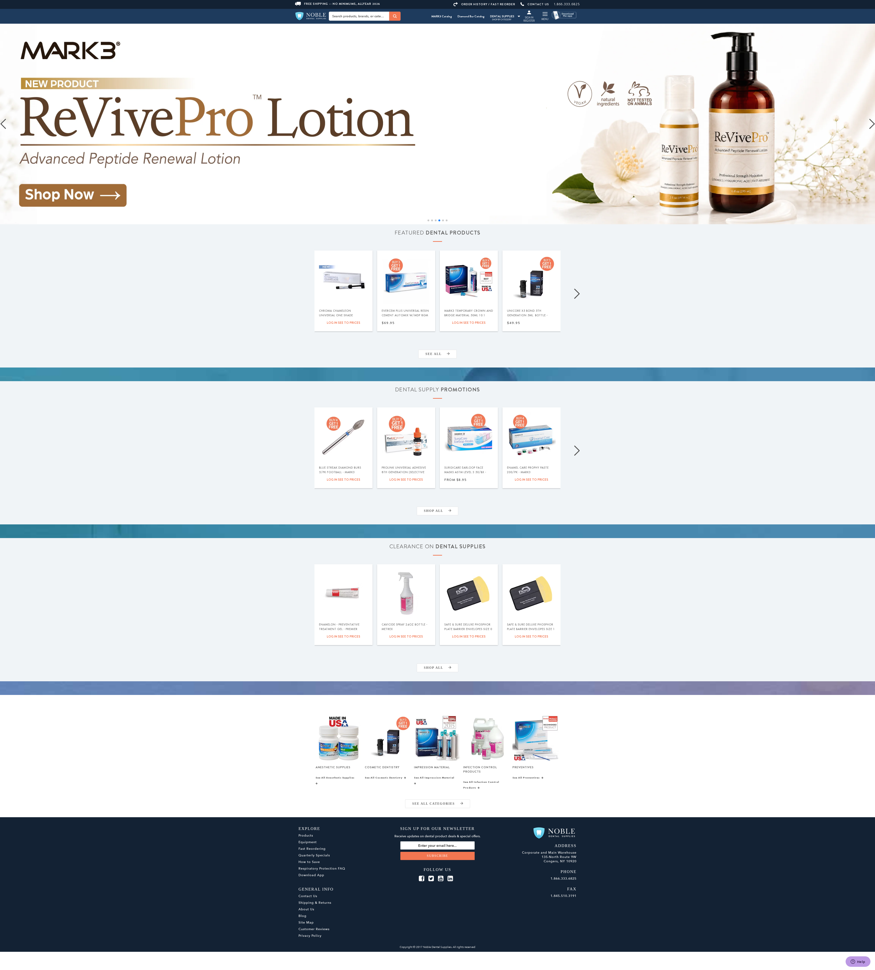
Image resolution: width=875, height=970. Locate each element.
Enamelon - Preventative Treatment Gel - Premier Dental (339, 629)
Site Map (306, 922)
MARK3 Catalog (441, 16)
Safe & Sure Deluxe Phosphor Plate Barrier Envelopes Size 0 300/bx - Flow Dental (468, 629)
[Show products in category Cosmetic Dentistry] (388, 738)
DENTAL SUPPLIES (502, 16)
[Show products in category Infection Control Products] (486, 738)
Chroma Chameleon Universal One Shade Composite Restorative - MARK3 (338, 317)
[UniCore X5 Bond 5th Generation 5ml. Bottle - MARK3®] (531, 279)
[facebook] (421, 878)
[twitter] (431, 878)
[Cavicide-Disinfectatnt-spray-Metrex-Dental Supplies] (406, 593)
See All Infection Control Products (481, 785)
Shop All (436, 510)
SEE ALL (436, 353)
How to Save (309, 862)
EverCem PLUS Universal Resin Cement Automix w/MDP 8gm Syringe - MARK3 (405, 315)
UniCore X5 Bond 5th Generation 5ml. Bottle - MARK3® (527, 315)
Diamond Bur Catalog (471, 16)
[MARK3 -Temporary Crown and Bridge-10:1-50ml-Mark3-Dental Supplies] (468, 279)
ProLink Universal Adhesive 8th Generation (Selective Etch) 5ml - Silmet (404, 472)
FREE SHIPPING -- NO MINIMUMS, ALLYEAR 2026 (342, 4)
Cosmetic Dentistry (382, 767)
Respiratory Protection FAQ (322, 868)
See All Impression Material (435, 777)
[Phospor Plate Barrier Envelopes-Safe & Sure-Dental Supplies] (468, 593)
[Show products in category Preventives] (535, 738)
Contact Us (308, 896)
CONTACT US (538, 4)
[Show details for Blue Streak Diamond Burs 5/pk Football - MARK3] (343, 436)
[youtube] (440, 878)
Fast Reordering (312, 848)
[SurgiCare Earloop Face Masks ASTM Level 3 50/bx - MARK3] (468, 436)
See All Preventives (526, 777)
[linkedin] (450, 878)
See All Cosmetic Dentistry (384, 777)
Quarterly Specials (314, 855)
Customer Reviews (314, 929)
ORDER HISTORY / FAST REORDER (488, 4)
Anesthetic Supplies (333, 767)
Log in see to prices (343, 322)
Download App (311, 875)
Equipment (308, 842)
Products (306, 835)
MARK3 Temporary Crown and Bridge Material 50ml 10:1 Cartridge (468, 315)
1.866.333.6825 (567, 4)
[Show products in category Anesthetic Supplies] (339, 738)
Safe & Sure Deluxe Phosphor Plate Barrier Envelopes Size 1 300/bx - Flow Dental (531, 629)
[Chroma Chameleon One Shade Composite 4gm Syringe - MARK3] (343, 279)
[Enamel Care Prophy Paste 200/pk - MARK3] (531, 436)
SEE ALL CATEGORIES (436, 803)
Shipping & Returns (315, 902)
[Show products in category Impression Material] (437, 738)
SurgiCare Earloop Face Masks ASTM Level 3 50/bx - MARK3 (465, 472)
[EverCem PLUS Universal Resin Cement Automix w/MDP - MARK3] (406, 279)
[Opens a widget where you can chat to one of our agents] (857, 962)
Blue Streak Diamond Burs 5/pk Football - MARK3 (340, 469)
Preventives (523, 767)
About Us (306, 909)
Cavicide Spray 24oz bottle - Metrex (404, 626)
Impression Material (432, 767)
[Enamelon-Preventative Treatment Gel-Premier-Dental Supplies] (343, 593)
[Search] (395, 16)
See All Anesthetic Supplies (336, 777)
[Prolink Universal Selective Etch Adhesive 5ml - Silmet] (406, 436)
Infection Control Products (480, 769)
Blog (302, 916)
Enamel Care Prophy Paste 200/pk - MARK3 (528, 469)
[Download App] (564, 15)
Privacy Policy (310, 935)
